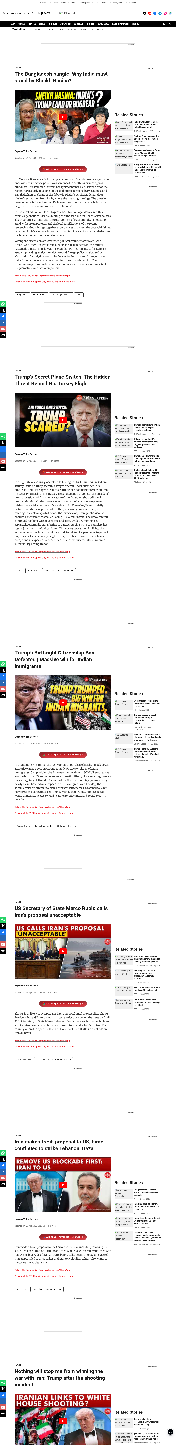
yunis (79, 294)
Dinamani (44, 2)
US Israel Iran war (25, 1059)
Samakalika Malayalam (80, 2)
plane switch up (51, 570)
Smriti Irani (72, 29)
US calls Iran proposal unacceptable (54, 1059)
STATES (32, 24)
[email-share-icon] (3, 330)
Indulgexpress (118, 2)
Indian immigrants (43, 826)
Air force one (33, 570)
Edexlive (132, 2)
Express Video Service (26, 151)
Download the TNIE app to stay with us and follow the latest (45, 281)
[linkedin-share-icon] (3, 324)
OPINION (52, 24)
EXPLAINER (65, 24)
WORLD (21, 24)
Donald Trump (23, 826)
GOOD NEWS (103, 24)
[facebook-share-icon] (3, 318)
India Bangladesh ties (61, 294)
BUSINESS (78, 24)
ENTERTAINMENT (120, 24)
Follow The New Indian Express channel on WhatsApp (42, 275)
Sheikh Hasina (39, 294)
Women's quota (86, 29)
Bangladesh (22, 294)
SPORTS (90, 24)
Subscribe (36, 13)
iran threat (68, 570)
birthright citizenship (66, 826)
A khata (100, 29)
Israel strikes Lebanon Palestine (47, 1289)
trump (19, 570)
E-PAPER (46, 13)
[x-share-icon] (3, 311)
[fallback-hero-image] (124, 126)
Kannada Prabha (59, 2)
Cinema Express (101, 2)
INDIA (12, 24)
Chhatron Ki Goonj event (53, 29)
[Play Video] (63, 117)
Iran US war (22, 1289)
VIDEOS (135, 24)
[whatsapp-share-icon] (3, 305)
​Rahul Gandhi (34, 29)
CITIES (42, 24)
